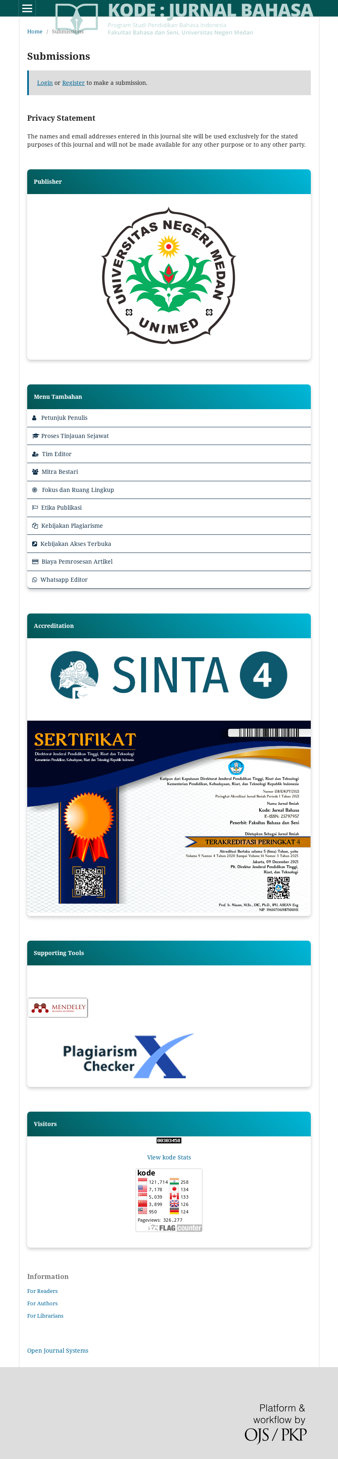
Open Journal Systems (57, 1350)
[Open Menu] (27, 8)
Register (73, 83)
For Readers (42, 1291)
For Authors (42, 1303)
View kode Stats (169, 1157)
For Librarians (45, 1315)
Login (45, 83)
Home (34, 31)
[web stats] (169, 1141)
